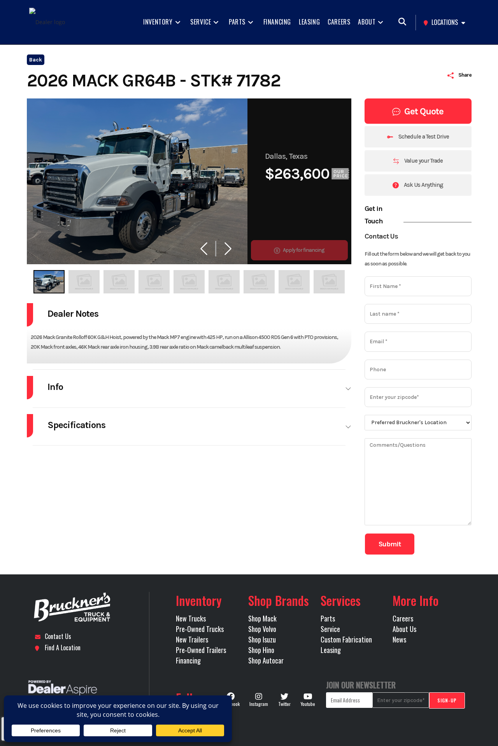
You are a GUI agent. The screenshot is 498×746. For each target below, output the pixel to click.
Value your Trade (423, 160)
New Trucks (191, 618)
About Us (404, 629)
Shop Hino (261, 650)
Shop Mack (262, 618)
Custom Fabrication (346, 639)
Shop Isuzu (262, 639)
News (399, 639)
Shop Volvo (262, 629)
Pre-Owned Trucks (200, 629)
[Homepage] (89, 607)
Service (330, 629)
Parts (328, 618)
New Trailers (192, 639)
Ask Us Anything (423, 184)
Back (35, 59)
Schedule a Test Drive (423, 136)
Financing (188, 660)
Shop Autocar (266, 660)
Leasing (331, 650)
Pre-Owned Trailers (201, 650)
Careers (403, 618)
